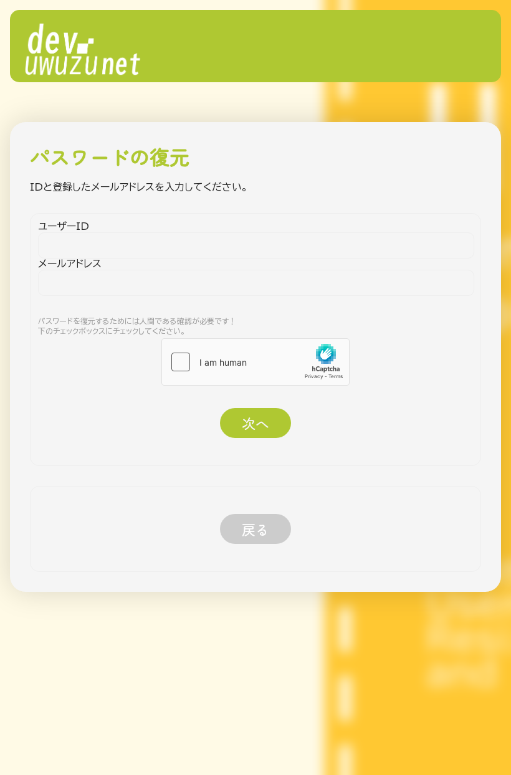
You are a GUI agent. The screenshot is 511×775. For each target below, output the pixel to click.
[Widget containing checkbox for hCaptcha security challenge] (255, 362)
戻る (255, 529)
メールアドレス (70, 264)
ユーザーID (63, 226)
